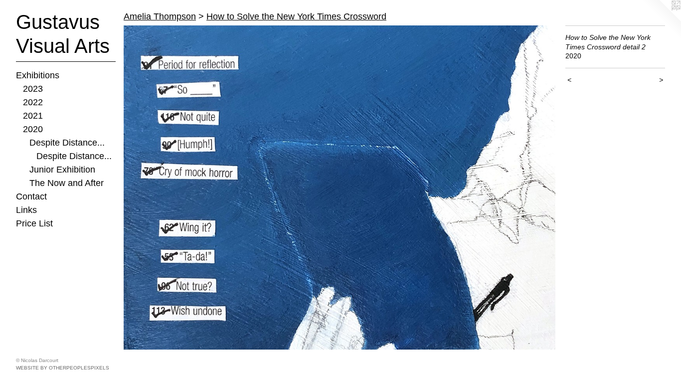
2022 (33, 102)
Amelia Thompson (160, 16)
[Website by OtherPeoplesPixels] (661, 20)
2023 (33, 89)
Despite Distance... (67, 143)
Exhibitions (37, 75)
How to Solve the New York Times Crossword (296, 16)
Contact (31, 196)
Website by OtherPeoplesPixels (62, 368)
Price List (34, 223)
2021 (33, 116)
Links (26, 210)
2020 (33, 129)
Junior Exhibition (62, 170)
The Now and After (66, 183)
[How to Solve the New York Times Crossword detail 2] (339, 187)
